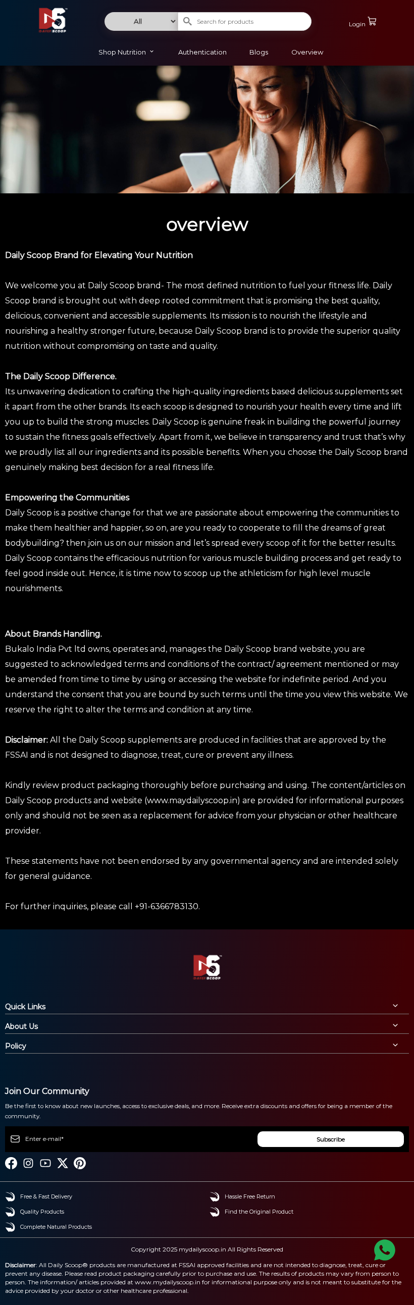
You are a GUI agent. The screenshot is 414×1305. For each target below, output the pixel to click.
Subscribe (331, 1139)
